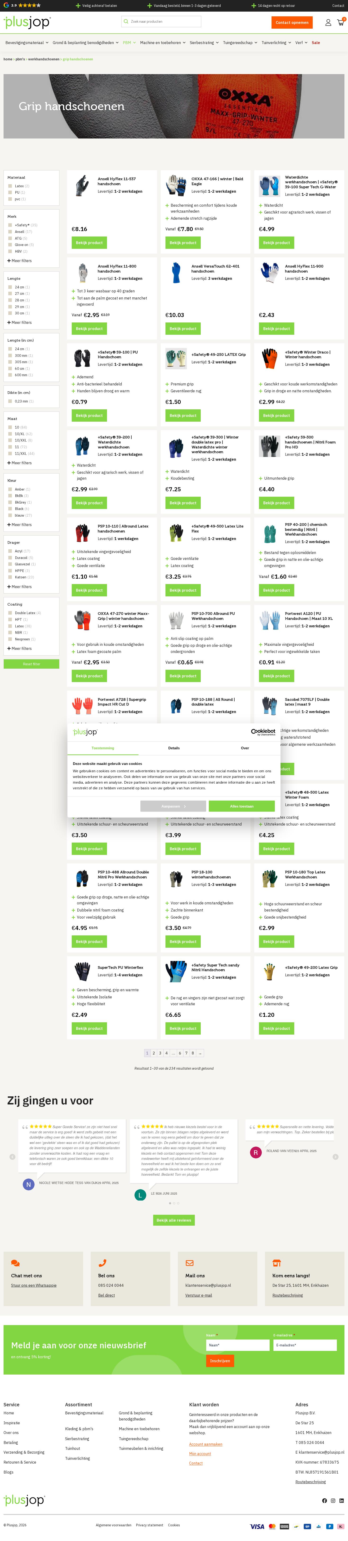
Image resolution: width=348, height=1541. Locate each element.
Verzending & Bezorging (24, 1452)
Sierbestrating (202, 42)
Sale (316, 42)
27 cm (22, 293)
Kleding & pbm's (79, 1428)
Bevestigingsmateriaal (24, 42)
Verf (299, 42)
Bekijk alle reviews (174, 1220)
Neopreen (25, 639)
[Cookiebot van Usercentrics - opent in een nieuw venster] (254, 732)
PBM (127, 42)
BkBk (22, 495)
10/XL (23, 434)
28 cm (22, 300)
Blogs (8, 1472)
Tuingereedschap (238, 42)
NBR (21, 632)
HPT (21, 619)
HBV (21, 251)
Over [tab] (245, 748)
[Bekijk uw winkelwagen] (339, 22)
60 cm (22, 368)
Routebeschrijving (310, 1481)
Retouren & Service (20, 1462)
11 (21, 447)
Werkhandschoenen (43, 59)
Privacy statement (149, 1525)
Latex (22, 186)
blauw (23, 515)
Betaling (11, 1442)
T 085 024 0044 (309, 1442)
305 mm (24, 362)
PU (20, 192)
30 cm (22, 313)
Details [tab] (174, 748)
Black (22, 508)
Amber (22, 489)
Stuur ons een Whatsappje (34, 1285)
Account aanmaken (205, 1444)
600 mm (24, 375)
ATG (21, 238)
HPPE (22, 570)
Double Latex (28, 613)
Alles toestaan (242, 806)
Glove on (24, 244)
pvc (20, 199)
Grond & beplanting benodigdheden (83, 42)
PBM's (20, 59)
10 (21, 427)
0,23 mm (24, 401)
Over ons (11, 1432)
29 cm (22, 306)
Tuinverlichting (274, 42)
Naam (210, 1335)
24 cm (22, 287)
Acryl (22, 551)
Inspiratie (12, 1422)
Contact (338, 6)
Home (8, 59)
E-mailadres (282, 1335)
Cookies (174, 1525)
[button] (22, 5)
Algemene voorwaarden (113, 1525)
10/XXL (23, 440)
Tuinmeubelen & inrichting (141, 1448)
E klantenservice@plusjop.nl (319, 1452)
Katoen (24, 577)
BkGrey (23, 502)
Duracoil (24, 557)
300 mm (24, 355)
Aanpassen (170, 806)
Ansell (23, 231)
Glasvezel (25, 564)
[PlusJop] (27, 22)
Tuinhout (72, 1448)
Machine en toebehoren (160, 42)
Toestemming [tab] (103, 748)
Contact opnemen (292, 22)
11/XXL (25, 453)
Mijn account (200, 1453)
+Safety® (26, 225)
